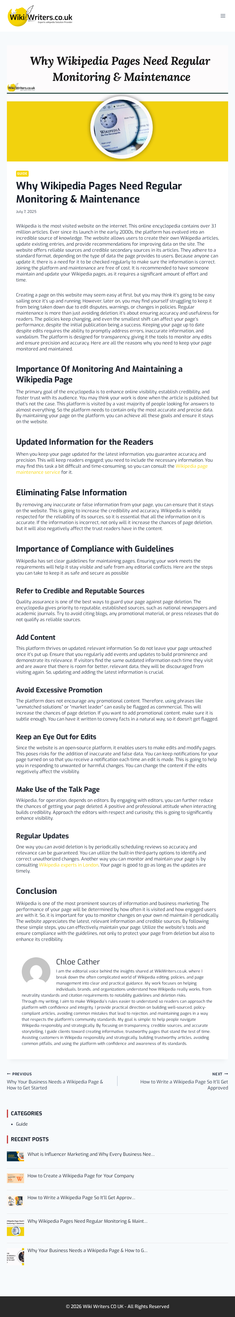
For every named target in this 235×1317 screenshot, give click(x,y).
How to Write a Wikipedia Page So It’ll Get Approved (184, 1081)
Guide (22, 174)
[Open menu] (223, 15)
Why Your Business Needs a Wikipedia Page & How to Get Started (55, 1081)
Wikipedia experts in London (68, 865)
